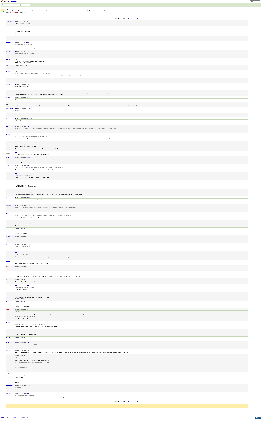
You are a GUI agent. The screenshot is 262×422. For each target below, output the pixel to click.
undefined (8, 59)
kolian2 (7, 103)
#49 (16, 385)
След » (137, 18)
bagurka (7, 228)
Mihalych (8, 337)
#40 (16, 301)
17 (134, 18)
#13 (16, 103)
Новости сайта (15, 417)
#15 (16, 113)
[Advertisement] (255, 29)
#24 (16, 180)
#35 (16, 266)
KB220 (7, 393)
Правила (14, 418)
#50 (16, 393)
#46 (16, 350)
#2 (15, 26)
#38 (16, 285)
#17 (16, 126)
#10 (16, 84)
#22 (16, 165)
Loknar (7, 91)
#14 (16, 108)
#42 (16, 322)
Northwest (8, 84)
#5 (15, 51)
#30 (16, 228)
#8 (15, 71)
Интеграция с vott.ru (24, 418)
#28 (16, 213)
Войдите (8, 406)
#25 (16, 189)
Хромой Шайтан (9, 108)
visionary (8, 51)
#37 (16, 279)
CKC (7, 65)
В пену (3, 11)
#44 (16, 337)
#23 (16, 173)
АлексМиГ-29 (9, 79)
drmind (28, 261)
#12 (16, 97)
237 (3, 9)
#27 (16, 205)
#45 (16, 342)
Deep (7, 292)
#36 (16, 271)
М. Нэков (8, 42)
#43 (16, 329)
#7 (15, 65)
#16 (16, 118)
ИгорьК (7, 244)
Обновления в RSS (24, 417)
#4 (15, 42)
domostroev (8, 21)
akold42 (7, 152)
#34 (16, 261)
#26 (16, 197)
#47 (16, 355)
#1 (15, 21)
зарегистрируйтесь (16, 406)
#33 (16, 252)
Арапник (8, 26)
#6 (15, 59)
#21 (16, 157)
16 (132, 18)
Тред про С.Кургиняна (11, 9)
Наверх (2, 417)
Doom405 (8, 71)
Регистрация (11, 1)
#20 (16, 152)
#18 (16, 134)
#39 (16, 292)
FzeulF (7, 37)
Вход (16, 1)
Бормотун (8, 189)
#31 (16, 236)
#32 (16, 244)
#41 (16, 309)
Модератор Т (16, 12)
